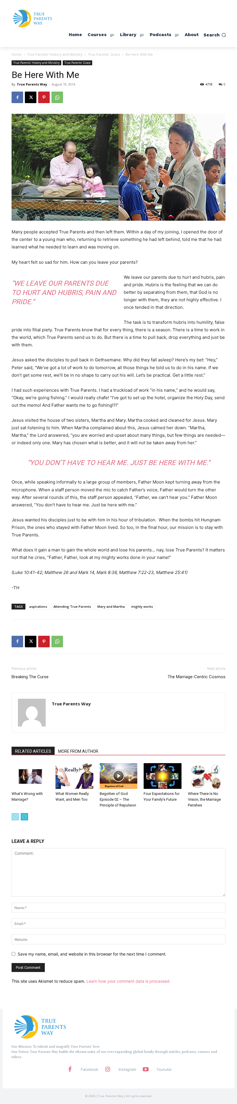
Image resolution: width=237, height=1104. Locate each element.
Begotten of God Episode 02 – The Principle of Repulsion (118, 799)
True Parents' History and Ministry (54, 54)
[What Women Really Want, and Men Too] (74, 776)
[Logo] (40, 1026)
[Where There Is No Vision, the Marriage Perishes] (206, 776)
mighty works (142, 606)
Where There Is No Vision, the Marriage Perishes (204, 799)
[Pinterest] (44, 97)
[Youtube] (145, 1069)
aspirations (38, 606)
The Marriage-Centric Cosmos (196, 676)
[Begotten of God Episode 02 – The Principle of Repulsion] (118, 776)
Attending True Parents (72, 606)
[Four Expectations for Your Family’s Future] (162, 776)
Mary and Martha (111, 606)
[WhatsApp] (57, 97)
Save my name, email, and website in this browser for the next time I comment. (92, 953)
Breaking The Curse (30, 676)
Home (17, 54)
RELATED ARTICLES (33, 751)
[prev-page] (15, 816)
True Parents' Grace (104, 54)
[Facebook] (17, 97)
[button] (214, 35)
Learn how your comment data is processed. (128, 981)
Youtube (164, 1069)
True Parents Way (32, 84)
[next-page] (24, 816)
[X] (30, 97)
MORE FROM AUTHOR (78, 751)
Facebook (89, 1069)
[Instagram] (107, 1069)
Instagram (127, 1069)
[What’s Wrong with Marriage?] (30, 776)
